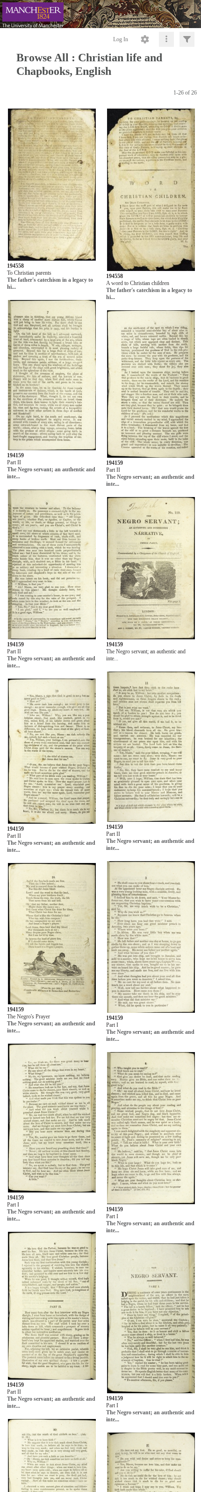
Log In (120, 39)
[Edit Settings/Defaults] (145, 39)
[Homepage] (100, 14)
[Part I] (151, 937)
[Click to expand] (186, 39)
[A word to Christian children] (151, 190)
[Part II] (52, 375)
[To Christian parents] (52, 185)
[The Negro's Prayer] (52, 934)
